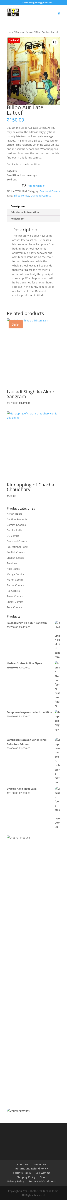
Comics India (14, 530)
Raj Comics (13, 590)
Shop (43, 1177)
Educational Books (18, 547)
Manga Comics (15, 574)
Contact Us (39, 1164)
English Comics (16, 552)
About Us (22, 1164)
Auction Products (17, 519)
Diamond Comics (24, 32)
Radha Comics (15, 585)
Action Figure (15, 513)
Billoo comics (21, 195)
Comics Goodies (16, 525)
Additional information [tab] (25, 212)
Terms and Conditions (42, 1181)
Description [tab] (18, 206)
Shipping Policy (26, 1177)
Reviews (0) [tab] (17, 218)
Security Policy (22, 1172)
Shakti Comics (15, 601)
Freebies (12, 563)
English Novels (15, 557)
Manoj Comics (15, 579)
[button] (54, 42)
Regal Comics (15, 596)
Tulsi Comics (14, 607)
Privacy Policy (15, 1181)
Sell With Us (43, 1172)
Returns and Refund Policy (31, 1168)
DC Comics (13, 535)
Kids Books (13, 568)
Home (10, 32)
